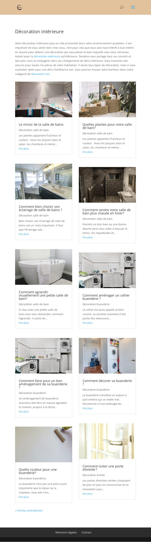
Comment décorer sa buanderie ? (107, 382)
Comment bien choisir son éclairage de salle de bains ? (40, 208)
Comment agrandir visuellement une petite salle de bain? (43, 295)
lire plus (24, 148)
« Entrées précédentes (29, 510)
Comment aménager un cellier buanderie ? (106, 297)
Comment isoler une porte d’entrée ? (102, 468)
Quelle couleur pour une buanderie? (38, 471)
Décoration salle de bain (34, 130)
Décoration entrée (93, 475)
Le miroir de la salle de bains (41, 124)
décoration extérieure (47, 56)
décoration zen (40, 74)
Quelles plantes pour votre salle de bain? (107, 126)
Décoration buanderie (32, 393)
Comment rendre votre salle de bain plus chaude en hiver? (106, 211)
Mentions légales (66, 532)
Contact (87, 532)
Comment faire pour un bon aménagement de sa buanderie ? (43, 384)
